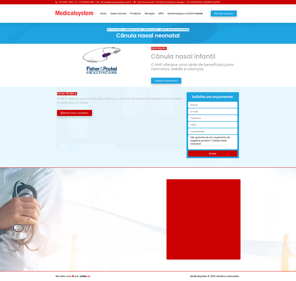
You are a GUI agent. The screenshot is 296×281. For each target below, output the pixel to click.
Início (103, 13)
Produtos (135, 13)
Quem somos (118, 13)
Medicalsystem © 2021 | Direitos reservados (214, 276)
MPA (161, 13)
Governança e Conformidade (185, 13)
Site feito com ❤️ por (67, 276)
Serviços (150, 13)
